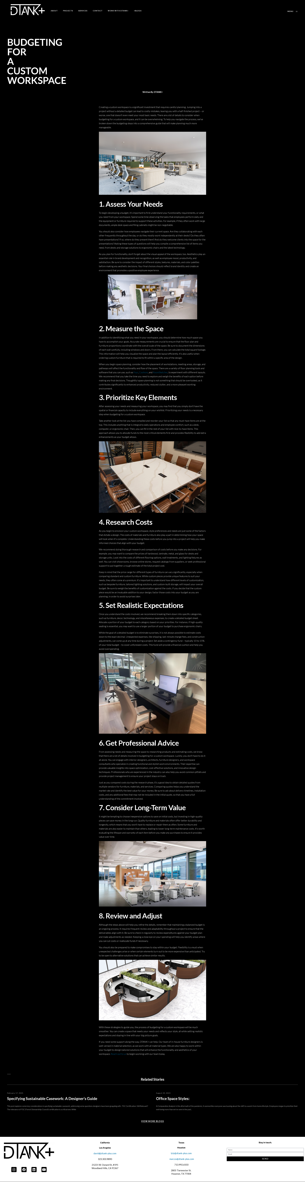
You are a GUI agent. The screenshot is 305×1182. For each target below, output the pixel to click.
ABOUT (54, 11)
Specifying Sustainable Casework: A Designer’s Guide (52, 1098)
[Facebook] (24, 1169)
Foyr (136, 372)
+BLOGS (137, 11)
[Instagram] (13, 1169)
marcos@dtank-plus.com (182, 1159)
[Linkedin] (34, 1169)
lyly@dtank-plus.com (181, 1153)
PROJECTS (68, 11)
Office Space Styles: (173, 1098)
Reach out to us (118, 1053)
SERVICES (82, 11)
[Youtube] (44, 1169)
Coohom (143, 372)
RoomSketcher (160, 372)
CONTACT (98, 11)
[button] (292, 11)
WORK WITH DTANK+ (118, 11)
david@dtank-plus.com (105, 1153)
